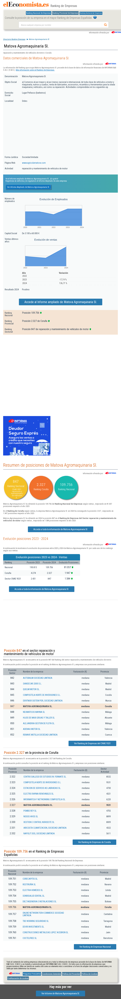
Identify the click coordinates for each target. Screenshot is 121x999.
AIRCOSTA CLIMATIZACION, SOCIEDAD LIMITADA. (45, 828)
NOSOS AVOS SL (30, 816)
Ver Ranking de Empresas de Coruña (94, 842)
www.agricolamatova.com (34, 163)
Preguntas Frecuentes (32, 974)
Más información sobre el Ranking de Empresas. (35, 70)
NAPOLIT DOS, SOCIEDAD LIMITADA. (39, 833)
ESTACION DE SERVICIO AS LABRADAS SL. (42, 788)
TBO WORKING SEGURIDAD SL (36, 921)
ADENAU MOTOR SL (31, 729)
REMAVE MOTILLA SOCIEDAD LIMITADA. (40, 734)
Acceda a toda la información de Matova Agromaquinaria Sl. (60, 529)
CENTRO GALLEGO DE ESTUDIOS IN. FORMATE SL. (44, 776)
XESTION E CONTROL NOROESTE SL (38, 822)
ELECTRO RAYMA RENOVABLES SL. (38, 793)
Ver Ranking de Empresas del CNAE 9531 (92, 743)
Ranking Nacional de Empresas (38, 13)
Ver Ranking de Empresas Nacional (95, 946)
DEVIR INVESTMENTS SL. (33, 926)
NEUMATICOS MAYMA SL (34, 712)
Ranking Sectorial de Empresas (91, 13)
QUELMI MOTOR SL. (31, 689)
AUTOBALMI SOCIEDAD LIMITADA (37, 678)
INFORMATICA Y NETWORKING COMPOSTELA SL (44, 799)
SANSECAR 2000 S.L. (32, 683)
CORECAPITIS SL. (30, 879)
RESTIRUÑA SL (29, 884)
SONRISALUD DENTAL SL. (34, 896)
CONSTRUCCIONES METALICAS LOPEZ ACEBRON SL (45, 932)
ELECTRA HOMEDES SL (33, 890)
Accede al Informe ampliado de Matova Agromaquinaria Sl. (60, 302)
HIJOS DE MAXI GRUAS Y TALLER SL (39, 717)
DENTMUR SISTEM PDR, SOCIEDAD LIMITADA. (43, 700)
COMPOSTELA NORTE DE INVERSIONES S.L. (42, 695)
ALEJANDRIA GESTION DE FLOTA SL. (39, 723)
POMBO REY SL (30, 811)
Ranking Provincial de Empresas (65, 13)
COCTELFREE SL (30, 938)
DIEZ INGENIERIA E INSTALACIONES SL (39, 901)
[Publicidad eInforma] (26, 455)
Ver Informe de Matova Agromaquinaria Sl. (60, 993)
